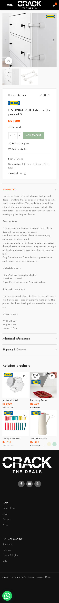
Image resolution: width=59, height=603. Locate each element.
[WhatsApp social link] (25, 173)
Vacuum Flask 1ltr (38, 439)
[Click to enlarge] (8, 60)
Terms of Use (8, 508)
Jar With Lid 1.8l (10, 401)
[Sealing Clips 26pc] (15, 423)
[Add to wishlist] (24, 376)
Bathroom (26, 164)
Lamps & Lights (10, 555)
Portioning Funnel (38, 401)
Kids (46, 164)
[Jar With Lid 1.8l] (15, 385)
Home (11, 95)
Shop (5, 514)
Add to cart (33, 135)
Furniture (6, 550)
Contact (6, 519)
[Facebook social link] (17, 173)
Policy (5, 525)
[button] (5, 40)
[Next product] (49, 95)
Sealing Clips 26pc (11, 439)
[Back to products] (45, 95)
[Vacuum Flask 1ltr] (43, 423)
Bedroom (37, 164)
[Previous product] (41, 95)
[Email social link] (21, 173)
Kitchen (22, 95)
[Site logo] (29, 5)
